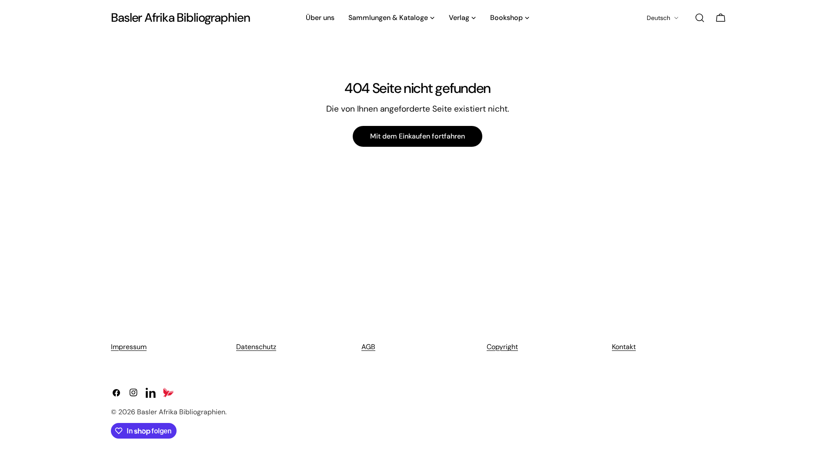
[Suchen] (699, 17)
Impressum (129, 346)
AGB (368, 346)
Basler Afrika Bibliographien (180, 18)
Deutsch (658, 18)
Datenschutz (256, 346)
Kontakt (624, 346)
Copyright (502, 346)
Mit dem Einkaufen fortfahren (417, 136)
